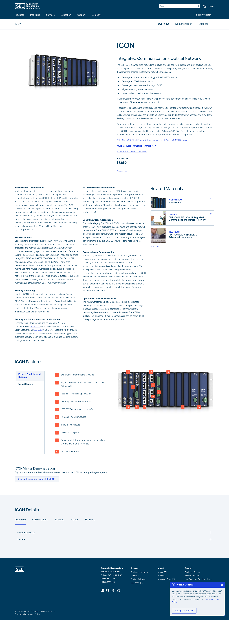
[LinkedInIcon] (102, 590)
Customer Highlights (139, 572)
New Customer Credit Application (199, 579)
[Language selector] (204, 6)
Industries (35, 15)
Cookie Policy (34, 614)
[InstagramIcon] (118, 590)
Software (59, 520)
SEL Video (135, 583)
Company (96, 15)
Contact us (122, 171)
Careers (161, 576)
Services (50, 15)
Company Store (164, 579)
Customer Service (192, 572)
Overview (163, 24)
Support (203, 24)
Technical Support (192, 576)
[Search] (198, 6)
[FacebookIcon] (107, 590)
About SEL (162, 572)
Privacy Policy (21, 614)
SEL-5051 (35, 326)
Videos (74, 520)
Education (66, 15)
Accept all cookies (184, 611)
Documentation (183, 24)
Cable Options (40, 520)
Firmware (90, 520)
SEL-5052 (38, 330)
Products (134, 576)
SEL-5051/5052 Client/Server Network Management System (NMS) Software (152, 140)
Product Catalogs (138, 579)
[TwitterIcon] (113, 590)
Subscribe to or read (132, 151)
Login (212, 6)
